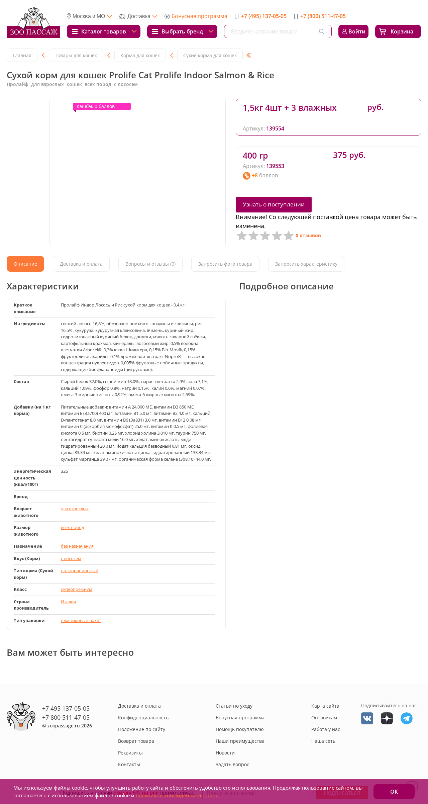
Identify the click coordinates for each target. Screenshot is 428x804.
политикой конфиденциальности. (178, 795)
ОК (394, 791)
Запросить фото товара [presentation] (225, 264)
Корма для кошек (140, 55)
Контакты (129, 764)
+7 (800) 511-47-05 (323, 16)
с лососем (71, 558)
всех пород (72, 527)
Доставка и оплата (139, 706)
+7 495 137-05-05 (66, 708)
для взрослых (75, 509)
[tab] (25, 264)
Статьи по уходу (234, 706)
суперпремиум (76, 589)
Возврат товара (136, 741)
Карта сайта (325, 706)
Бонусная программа (199, 16)
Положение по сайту (141, 729)
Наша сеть (323, 741)
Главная (22, 55)
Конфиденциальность (143, 717)
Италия (68, 602)
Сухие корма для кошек (210, 55)
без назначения (77, 546)
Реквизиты (130, 752)
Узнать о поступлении (274, 204)
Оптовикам (324, 717)
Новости (225, 752)
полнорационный (79, 570)
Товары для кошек (76, 55)
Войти (356, 31)
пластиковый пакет (81, 620)
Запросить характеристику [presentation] (306, 264)
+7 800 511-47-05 (66, 717)
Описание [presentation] (25, 264)
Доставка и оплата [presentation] (81, 264)
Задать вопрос (232, 764)
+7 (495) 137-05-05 (264, 16)
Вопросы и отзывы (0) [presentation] (150, 264)
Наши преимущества (240, 741)
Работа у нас (325, 729)
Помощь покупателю (240, 729)
